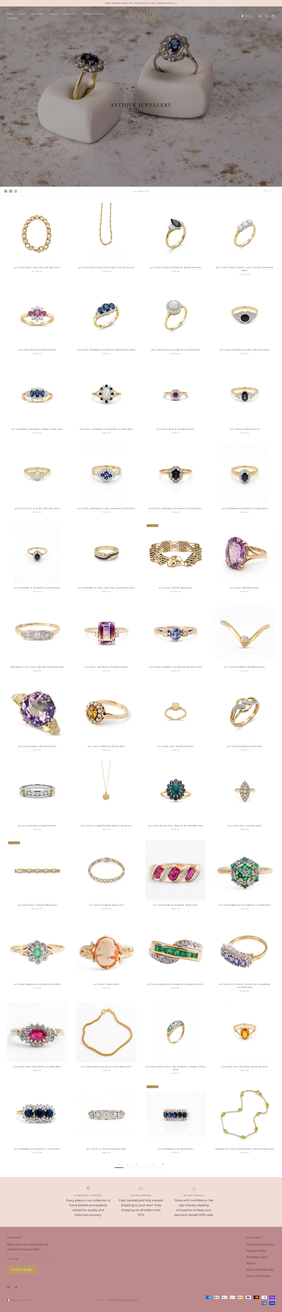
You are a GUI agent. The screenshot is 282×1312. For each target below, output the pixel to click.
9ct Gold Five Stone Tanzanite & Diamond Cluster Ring (244, 985)
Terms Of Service (258, 1276)
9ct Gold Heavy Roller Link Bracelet (37, 267)
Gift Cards (37, 14)
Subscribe (21, 1269)
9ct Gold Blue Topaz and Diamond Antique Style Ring (175, 1068)
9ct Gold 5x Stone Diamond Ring (106, 1149)
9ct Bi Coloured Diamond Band (37, 825)
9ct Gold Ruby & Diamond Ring (37, 350)
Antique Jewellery (94, 14)
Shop (22, 14)
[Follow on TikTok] (16, 1287)
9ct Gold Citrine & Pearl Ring (106, 746)
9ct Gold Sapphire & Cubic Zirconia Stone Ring (106, 508)
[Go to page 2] (163, 1164)
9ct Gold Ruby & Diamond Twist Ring (175, 905)
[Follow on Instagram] (8, 1287)
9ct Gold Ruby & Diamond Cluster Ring (37, 1066)
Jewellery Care (256, 1257)
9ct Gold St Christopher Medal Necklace (106, 825)
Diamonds (13, 18)
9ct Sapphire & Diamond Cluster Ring (245, 508)
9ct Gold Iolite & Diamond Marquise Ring (175, 267)
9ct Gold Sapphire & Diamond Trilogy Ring (175, 667)
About (53, 14)
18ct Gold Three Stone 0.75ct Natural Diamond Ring (244, 269)
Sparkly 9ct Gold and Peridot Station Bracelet (244, 1149)
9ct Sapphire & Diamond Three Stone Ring (37, 429)
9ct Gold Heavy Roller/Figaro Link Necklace (106, 267)
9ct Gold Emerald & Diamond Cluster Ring (244, 905)
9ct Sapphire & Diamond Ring (175, 1149)
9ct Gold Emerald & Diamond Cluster (37, 984)
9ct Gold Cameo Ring (106, 984)
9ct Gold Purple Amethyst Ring (37, 746)
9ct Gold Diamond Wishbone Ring (244, 667)
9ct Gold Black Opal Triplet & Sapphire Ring (175, 825)
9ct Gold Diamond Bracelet (106, 905)
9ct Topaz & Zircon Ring (245, 429)
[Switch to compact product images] (15, 191)
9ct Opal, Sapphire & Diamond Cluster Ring (106, 429)
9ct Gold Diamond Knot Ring (244, 746)
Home (10, 14)
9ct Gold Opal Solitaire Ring (175, 746)
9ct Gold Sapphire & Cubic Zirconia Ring (245, 350)
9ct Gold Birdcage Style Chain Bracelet (106, 1066)
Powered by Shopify (127, 1300)
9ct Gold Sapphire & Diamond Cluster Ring (175, 508)
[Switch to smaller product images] (10, 191)
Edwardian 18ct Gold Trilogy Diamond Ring (37, 667)
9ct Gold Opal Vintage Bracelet (37, 905)
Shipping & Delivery (260, 1244)
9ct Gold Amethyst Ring (245, 588)
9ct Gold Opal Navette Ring (245, 825)
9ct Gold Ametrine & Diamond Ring (106, 667)
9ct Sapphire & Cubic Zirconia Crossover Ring (106, 588)
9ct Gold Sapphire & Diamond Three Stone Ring (106, 350)
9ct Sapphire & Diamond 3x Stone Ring (37, 1149)
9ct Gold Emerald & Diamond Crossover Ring (176, 984)
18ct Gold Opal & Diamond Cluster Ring (175, 350)
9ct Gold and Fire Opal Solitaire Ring (244, 1066)
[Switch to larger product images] (5, 191)
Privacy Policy (256, 1250)
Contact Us (70, 14)
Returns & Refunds (259, 1269)
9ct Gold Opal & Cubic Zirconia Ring (37, 508)
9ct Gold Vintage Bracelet (175, 588)
